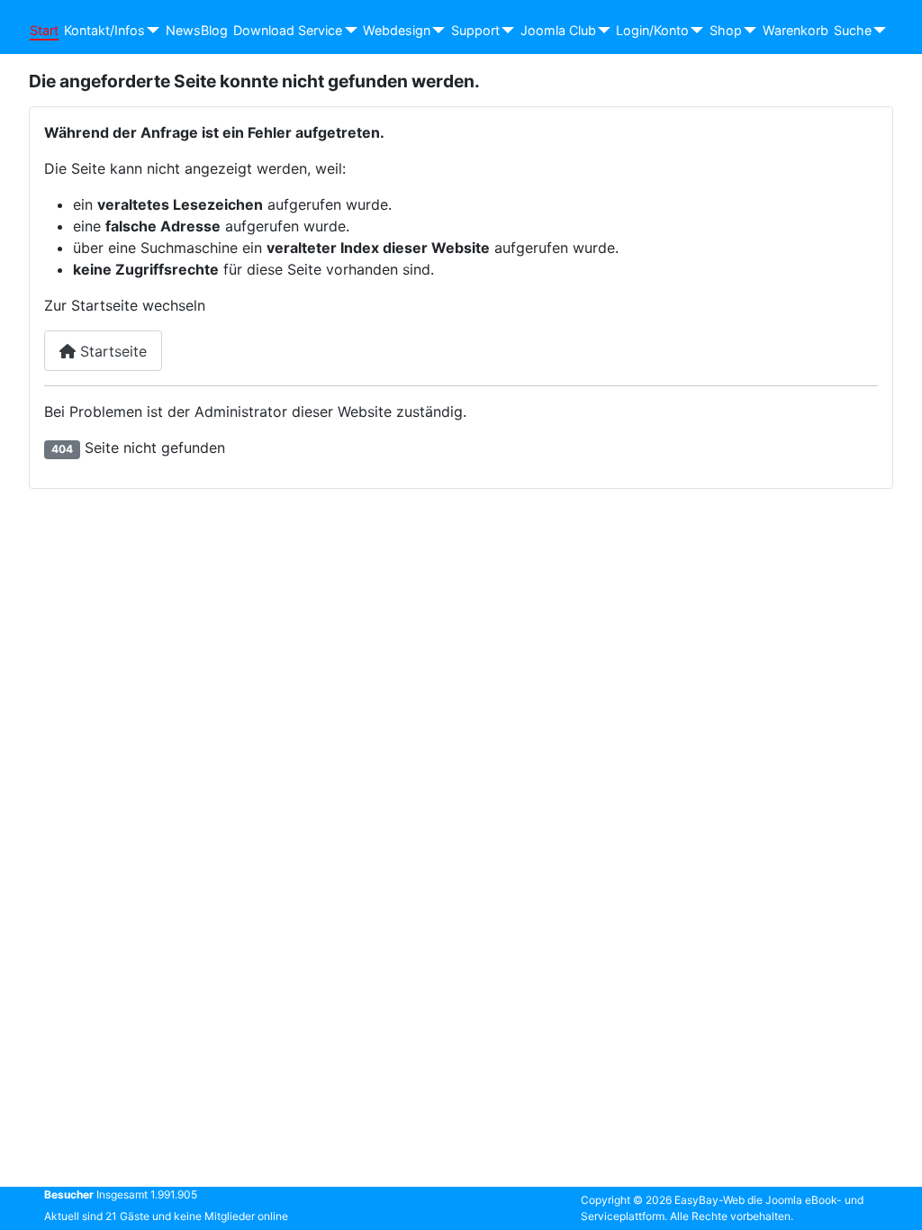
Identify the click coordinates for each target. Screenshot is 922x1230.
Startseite (111, 351)
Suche (853, 30)
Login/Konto (652, 30)
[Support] (504, 31)
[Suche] (876, 31)
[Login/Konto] (693, 31)
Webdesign (396, 30)
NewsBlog (197, 30)
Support (475, 30)
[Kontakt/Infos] (149, 31)
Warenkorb (795, 30)
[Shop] (746, 31)
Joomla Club (558, 30)
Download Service (287, 30)
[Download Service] (347, 31)
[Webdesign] (435, 31)
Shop (726, 30)
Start (44, 30)
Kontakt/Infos (104, 30)
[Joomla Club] (601, 31)
